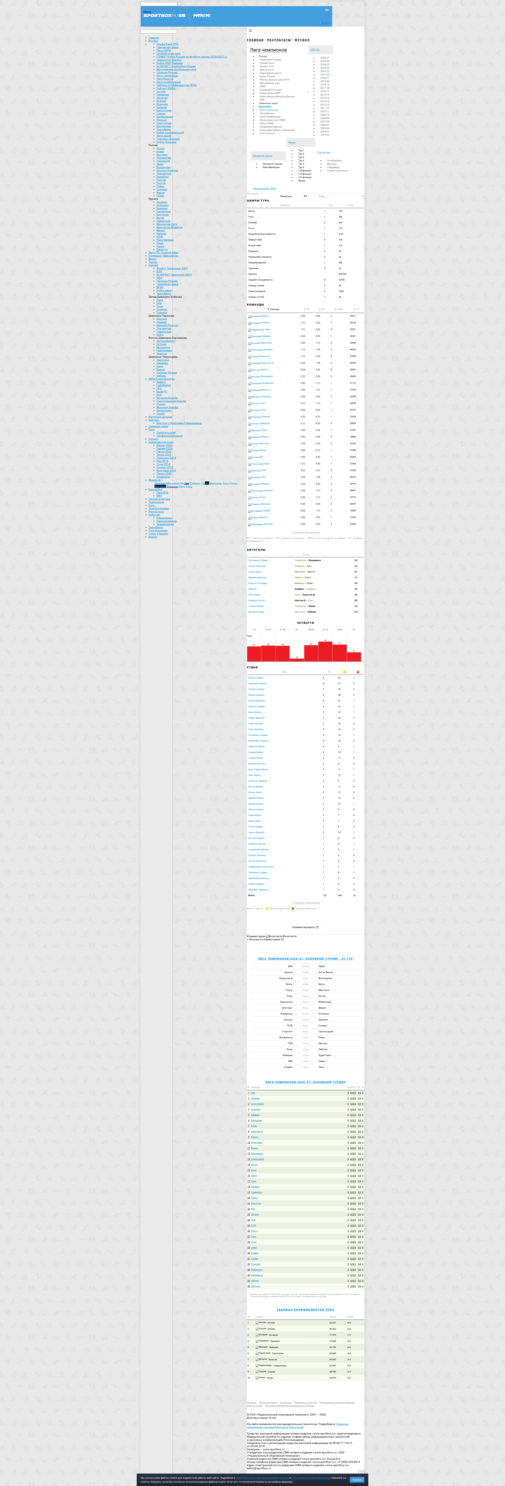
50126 (353, 322)
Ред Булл (160, 486)
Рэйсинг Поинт (199, 483)
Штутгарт (255, 1286)
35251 (353, 329)
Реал (263, 477)
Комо (253, 1170)
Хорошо (357, 1479)
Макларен (173, 483)
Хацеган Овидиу (256, 706)
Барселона (163, 211)
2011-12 (324, 108)
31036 (353, 524)
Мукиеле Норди (256, 612)
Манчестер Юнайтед (169, 227)
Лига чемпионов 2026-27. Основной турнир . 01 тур (305, 958)
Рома (159, 243)
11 (339, 769)
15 (339, 798)
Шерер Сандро (255, 804)
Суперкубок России (270, 89)
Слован (254, 1258)
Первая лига (267, 63)
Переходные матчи (270, 73)
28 (339, 695)
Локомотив (163, 173)
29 (249, 1247)
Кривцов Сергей (256, 600)
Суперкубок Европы (271, 126)
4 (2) (303, 470)
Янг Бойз (268, 524)
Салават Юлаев (166, 372)
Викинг (254, 1148)
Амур (159, 366)
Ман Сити (264, 443)
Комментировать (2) (305, 927)
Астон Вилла (257, 1104)
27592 (353, 356)
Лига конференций (270, 116)
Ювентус (162, 249)
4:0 (355, 594)
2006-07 (324, 125)
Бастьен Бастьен (257, 763)
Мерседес (216, 483)
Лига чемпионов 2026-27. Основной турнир (305, 1082)
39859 (353, 423)
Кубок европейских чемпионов (277, 130)
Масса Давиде (255, 786)
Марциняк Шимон (257, 683)
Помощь (252, 1402)
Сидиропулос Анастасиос (261, 867)
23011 (353, 316)
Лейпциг (265, 416)
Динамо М (163, 160)
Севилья (264, 484)
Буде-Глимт (257, 1142)
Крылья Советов (167, 170)
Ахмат (160, 151)
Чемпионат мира (268, 103)
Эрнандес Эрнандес (258, 889)
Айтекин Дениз (256, 809)
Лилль (263, 430)
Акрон (160, 148)
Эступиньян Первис (258, 560)
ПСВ (253, 1220)
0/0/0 (353, 1093)
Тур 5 (301, 163)
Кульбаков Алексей (258, 849)
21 (249, 1203)
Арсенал (161, 202)
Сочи (159, 306)
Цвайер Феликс (256, 798)
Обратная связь (268, 1402)
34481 (353, 336)
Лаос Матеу (254, 775)
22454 (353, 416)
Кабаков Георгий (256, 844)
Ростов (161, 179)
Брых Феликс (255, 712)
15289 (353, 510)
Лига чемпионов (269, 110)
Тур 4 (301, 160)
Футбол (153, 40)
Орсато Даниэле (256, 700)
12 (339, 775)
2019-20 (324, 81)
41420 (353, 470)
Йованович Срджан (258, 741)
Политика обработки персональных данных (290, 1405)
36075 (353, 477)
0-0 (359, 1093)
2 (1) (303, 403)
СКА (159, 303)
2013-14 (324, 101)
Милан (160, 230)
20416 (353, 484)
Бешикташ (264, 356)
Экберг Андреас (256, 884)
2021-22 (324, 74)
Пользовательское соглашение (337, 1402)
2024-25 (324, 64)
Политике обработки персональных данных (262, 1477)
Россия (263, 56)
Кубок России (267, 76)
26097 (353, 504)
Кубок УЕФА (266, 123)
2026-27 (324, 57)
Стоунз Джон (254, 572)
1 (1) (303, 322)
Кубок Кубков (267, 133)
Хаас (189, 486)
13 (339, 735)
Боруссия (162, 214)
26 (249, 1231)
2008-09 (324, 118)
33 (249, 1269)
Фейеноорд (256, 1269)
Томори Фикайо (256, 606)
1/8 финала (304, 170)
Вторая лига (267, 66)
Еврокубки (265, 106)
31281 (353, 430)
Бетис (254, 1126)
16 (339, 712)
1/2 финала (304, 177)
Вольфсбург (267, 383)
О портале (285, 1402)
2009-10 (324, 115)
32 (339, 678)
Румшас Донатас (257, 855)
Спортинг (268, 490)
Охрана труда (254, 1405)
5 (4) (318, 437)
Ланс (253, 1181)
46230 (353, 349)
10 (339, 741)
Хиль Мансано (255, 729)
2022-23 (324, 71)
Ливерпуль (163, 220)
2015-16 (324, 94)
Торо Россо (230, 483)
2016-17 (324, 91)
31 (339, 706)
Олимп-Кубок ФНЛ (270, 93)
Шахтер (255, 1280)
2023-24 (324, 68)
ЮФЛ (262, 86)
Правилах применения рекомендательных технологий (297, 1425)
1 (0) (318, 349)
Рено (182, 486)
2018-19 (324, 84)
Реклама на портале (305, 1402)
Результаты (279, 39)
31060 (353, 463)
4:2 (355, 583)
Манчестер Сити (166, 224)
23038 (353, 403)
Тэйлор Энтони (255, 758)
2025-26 (324, 61)
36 (249, 1286)
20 (339, 718)
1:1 (355, 577)
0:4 (355, 589)
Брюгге (264, 369)
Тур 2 (301, 153)
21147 (353, 383)
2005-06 (324, 128)
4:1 (355, 572)
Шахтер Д (265, 504)
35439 (353, 363)
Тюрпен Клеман (256, 689)
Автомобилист (165, 341)
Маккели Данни (256, 695)
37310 (353, 497)
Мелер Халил (255, 792)
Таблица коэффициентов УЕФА (306, 1309)
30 (249, 1253)
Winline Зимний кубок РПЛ (274, 79)
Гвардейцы (333, 167)
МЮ (261, 457)
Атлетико (162, 205)
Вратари (332, 163)
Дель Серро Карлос (258, 769)
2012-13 (324, 104)
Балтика (161, 154)
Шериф (266, 510)
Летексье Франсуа (257, 781)
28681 (353, 490)
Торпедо (161, 312)
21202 (353, 517)
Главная (154, 37)
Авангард (162, 359)
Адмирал (162, 363)
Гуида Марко (254, 815)
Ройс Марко (254, 594)
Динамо (161, 318)
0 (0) (303, 316)
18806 (353, 437)
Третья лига (266, 69)
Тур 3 (301, 157)
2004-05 (324, 131)
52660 (353, 457)
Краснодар (163, 167)
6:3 (355, 612)
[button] (278, 50)
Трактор (161, 353)
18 (339, 689)
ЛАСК (254, 1175)
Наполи (161, 233)
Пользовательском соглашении (311, 1477)
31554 (353, 390)
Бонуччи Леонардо (257, 583)
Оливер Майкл (255, 752)
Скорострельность (337, 170)
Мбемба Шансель (257, 577)
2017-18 (324, 88)
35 (249, 1280)
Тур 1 (301, 150)
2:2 (355, 566)
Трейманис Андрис (257, 872)
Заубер (184, 483)
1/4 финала (304, 174)
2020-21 (324, 78)
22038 (353, 396)
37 (339, 700)
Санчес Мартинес (257, 861)
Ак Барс (161, 344)
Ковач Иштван (255, 723)
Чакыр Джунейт (256, 832)
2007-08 (324, 121)
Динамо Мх (163, 157)
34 (249, 1275)
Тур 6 (301, 167)
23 (339, 723)
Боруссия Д (267, 363)
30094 (353, 376)
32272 (353, 410)
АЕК (253, 1093)
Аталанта (264, 316)
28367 (353, 369)
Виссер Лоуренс (256, 838)
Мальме (264, 437)
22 (249, 1209)
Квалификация (271, 167)
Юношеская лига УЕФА (273, 120)
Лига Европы (267, 113)
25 (249, 1225)
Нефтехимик (164, 350)
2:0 (355, 560)
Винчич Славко (256, 678)
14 (339, 729)
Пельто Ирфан (255, 826)
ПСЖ (159, 236)
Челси (160, 246)
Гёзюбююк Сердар (257, 735)
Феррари (172, 486)
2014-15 (324, 98)
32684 (353, 343)
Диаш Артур (254, 821)
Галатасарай (257, 1159)
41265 (353, 443)
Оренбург (162, 176)
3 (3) (318, 356)
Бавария (162, 208)
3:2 (355, 606)
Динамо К (265, 390)
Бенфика (268, 349)
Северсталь (164, 331)
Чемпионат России (270, 59)
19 (249, 1192)
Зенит (160, 164)
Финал (302, 180)
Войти (325, 22)
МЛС (262, 100)
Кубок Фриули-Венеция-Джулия (277, 96)
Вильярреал (266, 376)
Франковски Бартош (258, 878)
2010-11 (324, 111)
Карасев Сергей (256, 746)
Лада (159, 299)
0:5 (355, 600)
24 (249, 1220)
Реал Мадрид (165, 239)
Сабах (254, 1247)
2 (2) (318, 322)
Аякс (267, 329)
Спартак (161, 189)
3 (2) (303, 416)
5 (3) (303, 396)
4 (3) (303, 336)
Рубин (160, 186)
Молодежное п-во (270, 83)
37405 (353, 450)
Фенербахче (257, 1275)
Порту (266, 463)
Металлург (163, 347)
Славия (254, 1253)
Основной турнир (272, 163)
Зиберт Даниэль (256, 718)
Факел (160, 192)
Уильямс (160, 483)
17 (339, 758)
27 (339, 683)
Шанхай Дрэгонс (167, 325)
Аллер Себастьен (257, 566)
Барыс (160, 369)
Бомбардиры (334, 160)
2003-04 (324, 135)
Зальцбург (265, 396)
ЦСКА (160, 195)
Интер (160, 217)
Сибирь (161, 375)
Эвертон (252, 589)
